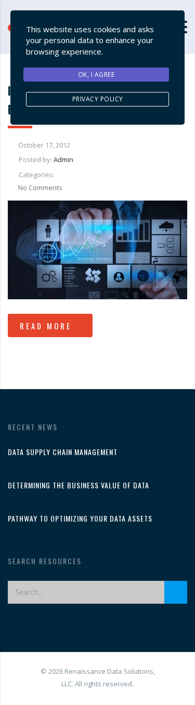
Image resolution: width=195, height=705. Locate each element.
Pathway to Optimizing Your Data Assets (80, 518)
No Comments (40, 187)
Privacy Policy (97, 99)
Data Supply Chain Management (63, 452)
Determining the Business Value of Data (78, 485)
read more (46, 325)
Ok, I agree (96, 74)
